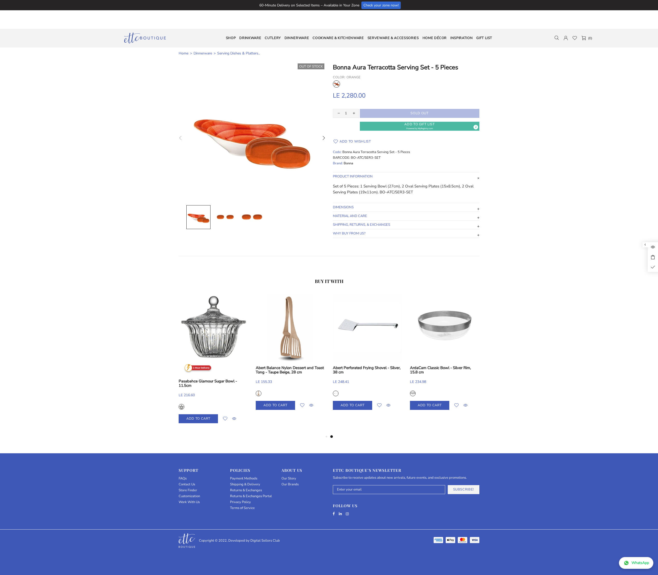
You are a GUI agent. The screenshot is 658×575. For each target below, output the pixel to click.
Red (342, 393)
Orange (336, 84)
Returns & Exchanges (246, 490)
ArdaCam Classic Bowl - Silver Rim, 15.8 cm (216, 370)
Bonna (348, 163)
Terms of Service (242, 508)
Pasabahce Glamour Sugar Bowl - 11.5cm (446, 383)
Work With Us (189, 502)
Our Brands (290, 484)
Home (183, 53)
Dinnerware (203, 53)
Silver (188, 393)
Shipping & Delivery (245, 484)
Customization (189, 496)
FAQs (183, 478)
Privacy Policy (240, 502)
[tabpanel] (220, 356)
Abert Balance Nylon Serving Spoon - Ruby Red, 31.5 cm (372, 370)
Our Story (288, 478)
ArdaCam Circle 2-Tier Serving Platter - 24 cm (296, 370)
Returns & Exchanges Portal (251, 496)
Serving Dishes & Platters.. (238, 53)
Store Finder (188, 490)
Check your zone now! (381, 5)
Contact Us (187, 484)
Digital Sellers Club (265, 541)
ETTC (145, 38)
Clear (265, 393)
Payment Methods (243, 478)
